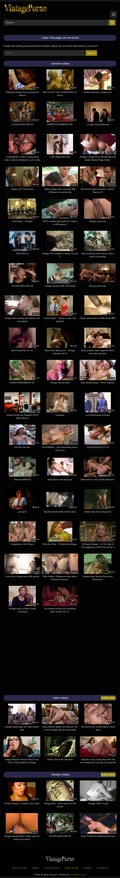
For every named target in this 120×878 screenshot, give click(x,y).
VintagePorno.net (78, 874)
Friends (87, 868)
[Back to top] (111, 869)
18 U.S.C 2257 (19, 868)
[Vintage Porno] (60, 9)
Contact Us (102, 868)
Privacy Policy (52, 868)
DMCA (35, 868)
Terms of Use (71, 868)
